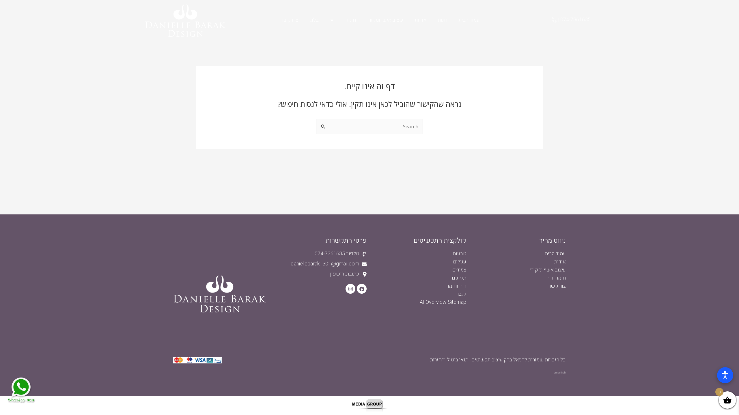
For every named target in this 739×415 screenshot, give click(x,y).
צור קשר (557, 286)
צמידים (459, 270)
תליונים (459, 278)
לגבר (461, 294)
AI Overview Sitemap (443, 302)
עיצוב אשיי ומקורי (548, 270)
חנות (442, 20)
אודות (420, 20)
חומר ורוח (346, 20)
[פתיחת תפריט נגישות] (725, 375)
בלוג (314, 20)
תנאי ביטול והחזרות (449, 360)
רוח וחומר (456, 286)
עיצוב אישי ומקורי (385, 20)
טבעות (459, 254)
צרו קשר (289, 20)
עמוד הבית (469, 20)
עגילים (459, 262)
